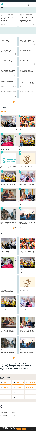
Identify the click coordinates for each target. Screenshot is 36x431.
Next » (22, 101)
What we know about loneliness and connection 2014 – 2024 (8, 19)
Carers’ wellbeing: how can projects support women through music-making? (8, 71)
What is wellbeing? (3, 412)
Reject (24, 428)
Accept (19, 428)
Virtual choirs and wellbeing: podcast (27, 60)
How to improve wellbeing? (4, 416)
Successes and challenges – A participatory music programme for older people (26, 71)
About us (13, 412)
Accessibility (14, 415)
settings (11, 430)
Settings (29, 428)
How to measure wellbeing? (5, 415)
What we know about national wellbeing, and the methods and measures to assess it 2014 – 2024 (7, 82)
